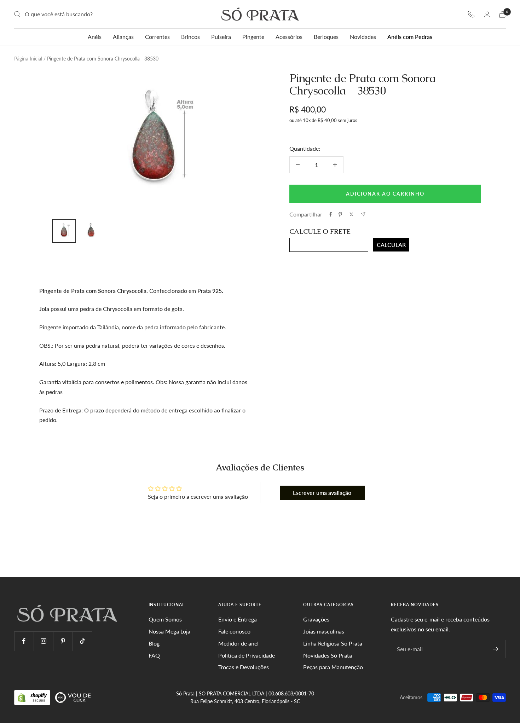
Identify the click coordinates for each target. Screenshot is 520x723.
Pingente (253, 36)
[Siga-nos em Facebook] (24, 641)
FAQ (154, 655)
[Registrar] (496, 649)
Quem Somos (165, 619)
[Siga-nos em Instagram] (43, 641)
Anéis (95, 36)
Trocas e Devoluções (243, 667)
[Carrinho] (502, 14)
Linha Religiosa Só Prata (332, 643)
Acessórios (289, 36)
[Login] (487, 14)
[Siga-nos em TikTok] (82, 641)
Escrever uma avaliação (322, 492)
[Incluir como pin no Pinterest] (340, 214)
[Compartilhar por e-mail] (363, 214)
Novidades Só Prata (327, 655)
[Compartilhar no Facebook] (330, 214)
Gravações (316, 619)
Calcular (391, 244)
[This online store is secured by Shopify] (33, 697)
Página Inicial (28, 59)
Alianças (123, 36)
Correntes (157, 36)
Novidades (363, 36)
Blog (154, 643)
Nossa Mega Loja (169, 631)
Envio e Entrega (237, 619)
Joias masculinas (323, 631)
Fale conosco (234, 631)
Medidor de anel (238, 643)
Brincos (190, 36)
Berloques (326, 36)
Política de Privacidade (246, 655)
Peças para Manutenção (333, 667)
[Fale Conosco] (471, 14)
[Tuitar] (351, 214)
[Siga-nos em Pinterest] (63, 641)
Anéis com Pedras (409, 36)
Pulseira (221, 36)
